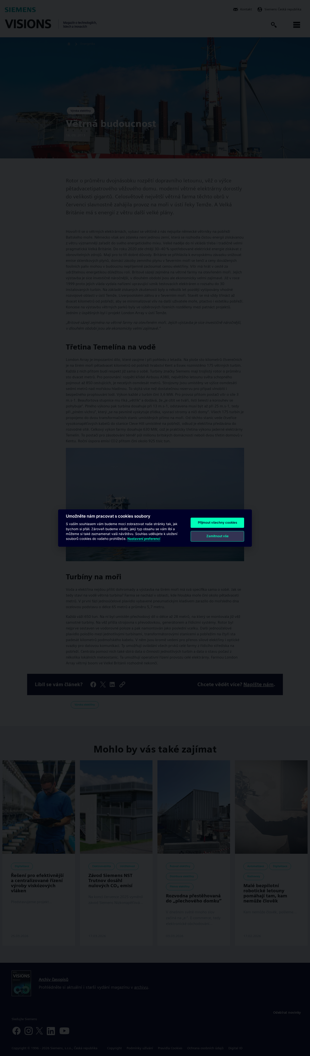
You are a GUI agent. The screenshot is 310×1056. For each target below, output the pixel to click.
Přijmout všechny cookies (217, 522)
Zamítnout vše (217, 536)
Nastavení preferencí (143, 539)
